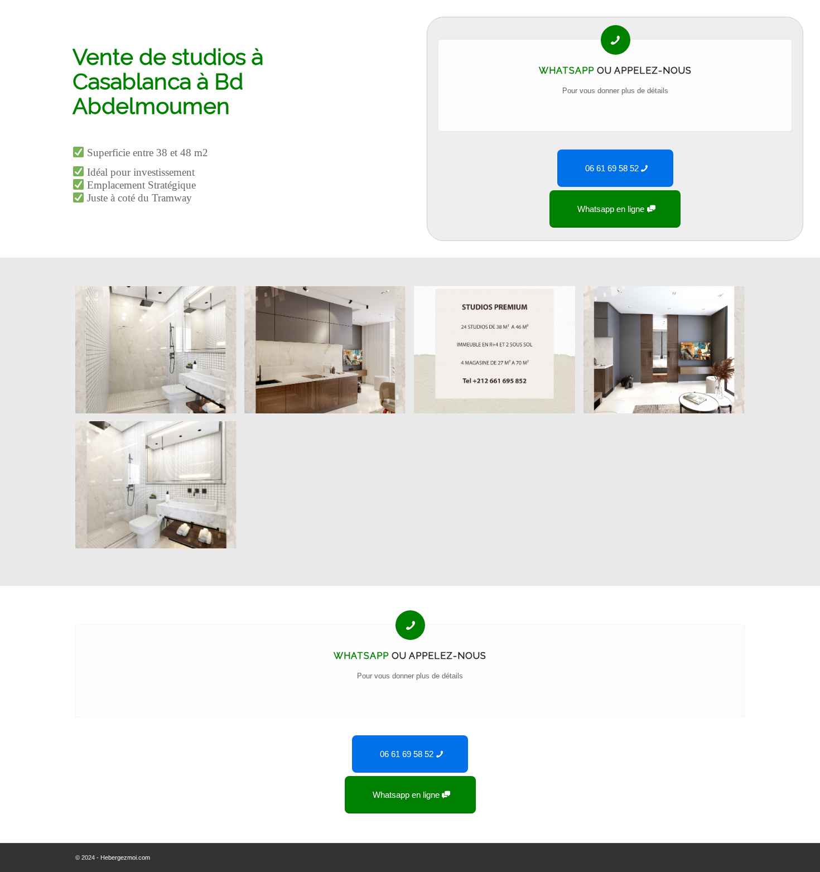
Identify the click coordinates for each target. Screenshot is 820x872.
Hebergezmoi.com (125, 857)
